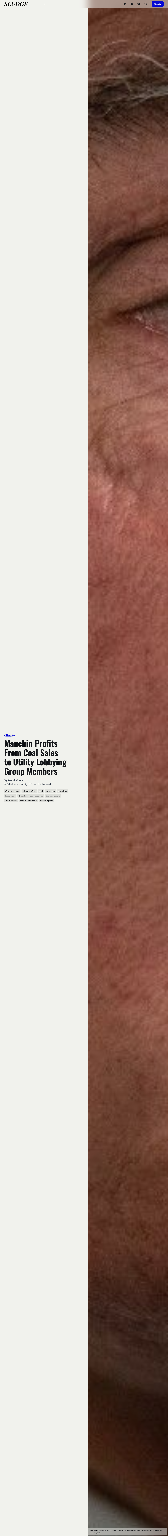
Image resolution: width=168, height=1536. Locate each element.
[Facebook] (132, 4)
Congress (50, 791)
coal (41, 791)
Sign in (158, 4)
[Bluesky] (138, 4)
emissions (62, 791)
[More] (44, 4)
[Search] (145, 4)
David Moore (15, 780)
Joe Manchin (11, 800)
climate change (12, 791)
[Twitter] (125, 4)
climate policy (29, 791)
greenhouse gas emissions (31, 795)
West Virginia (46, 800)
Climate (9, 735)
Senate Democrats (28, 800)
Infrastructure (53, 795)
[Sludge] (16, 4)
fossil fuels (10, 795)
